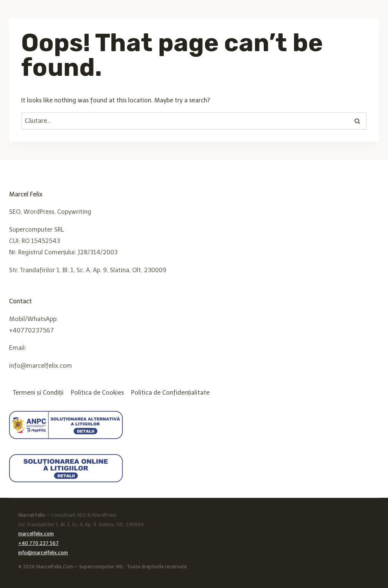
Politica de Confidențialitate (170, 392)
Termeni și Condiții (38, 392)
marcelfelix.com (36, 533)
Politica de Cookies (97, 392)
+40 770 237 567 (38, 543)
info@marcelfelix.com (43, 552)
